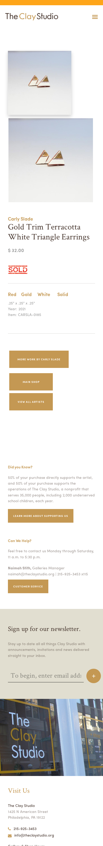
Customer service (28, 586)
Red (12, 294)
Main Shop (31, 382)
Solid (62, 294)
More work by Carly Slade (38, 359)
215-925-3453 (24, 828)
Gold (26, 294)
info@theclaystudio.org (34, 835)
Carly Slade (20, 218)
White (44, 294)
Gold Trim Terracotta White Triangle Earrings (24, 29)
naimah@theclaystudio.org (31, 573)
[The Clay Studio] (30, 16)
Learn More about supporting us (40, 516)
